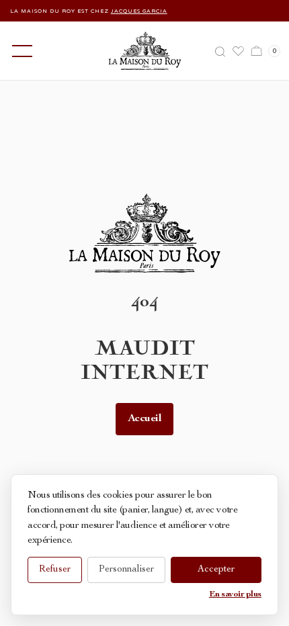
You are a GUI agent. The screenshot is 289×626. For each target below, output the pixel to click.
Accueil (145, 419)
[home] (144, 50)
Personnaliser (126, 569)
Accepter (216, 569)
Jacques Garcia (135, 10)
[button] (19, 51)
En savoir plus (235, 594)
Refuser (55, 569)
